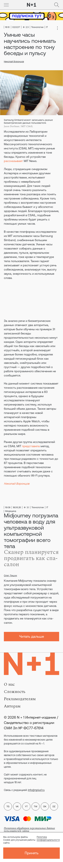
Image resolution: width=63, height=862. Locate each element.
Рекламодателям (20, 699)
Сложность (14, 691)
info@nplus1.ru (36, 790)
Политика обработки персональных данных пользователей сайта (29, 829)
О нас (9, 684)
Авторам (12, 706)
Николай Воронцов (14, 61)
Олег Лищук (10, 575)
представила (31, 446)
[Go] (6, 4)
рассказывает (13, 161)
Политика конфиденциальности (48, 838)
